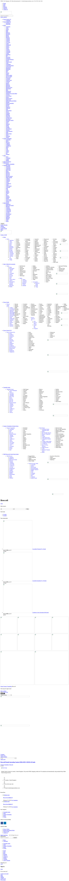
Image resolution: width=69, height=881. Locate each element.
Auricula (11, 326)
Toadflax (8, 127)
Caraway (8, 41)
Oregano (8, 94)
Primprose (11, 343)
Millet (32, 470)
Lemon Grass (9, 80)
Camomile (11, 253)
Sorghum (33, 476)
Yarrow (7, 137)
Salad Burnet (8, 110)
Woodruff (8, 136)
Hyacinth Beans (34, 468)
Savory (7, 111)
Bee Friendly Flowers (46, 432)
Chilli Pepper (9, 186)
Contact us (5, 832)
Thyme (7, 126)
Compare (5, 859)
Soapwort (8, 116)
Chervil (7, 46)
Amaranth (33, 464)
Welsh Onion (9, 133)
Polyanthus (11, 340)
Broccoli (8, 142)
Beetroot (8, 172)
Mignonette (8, 88)
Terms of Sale (6, 831)
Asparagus (8, 167)
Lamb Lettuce (12, 279)
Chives (7, 48)
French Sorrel (9, 62)
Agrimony (8, 26)
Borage (7, 36)
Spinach (7, 154)
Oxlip (7, 220)
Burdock (8, 37)
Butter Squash (9, 177)
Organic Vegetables (7, 138)
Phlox (10, 338)
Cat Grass (8, 42)
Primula (11, 344)
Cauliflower (8, 145)
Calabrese (8, 144)
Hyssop (7, 72)
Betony (7, 35)
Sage (7, 109)
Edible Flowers (45, 447)
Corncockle (8, 210)
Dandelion (8, 54)
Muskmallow (12, 474)
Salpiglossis (11, 351)
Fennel (7, 60)
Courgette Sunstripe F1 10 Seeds (39, 580)
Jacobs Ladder (9, 75)
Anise (7, 27)
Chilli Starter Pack (46, 437)
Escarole (11, 275)
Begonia (24, 283)
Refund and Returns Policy (9, 830)
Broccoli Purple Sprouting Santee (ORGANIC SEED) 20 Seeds (18, 762)
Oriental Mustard (11, 283)
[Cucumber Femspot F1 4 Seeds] (17, 549)
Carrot (7, 182)
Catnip (7, 43)
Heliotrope (8, 69)
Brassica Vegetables (10, 164)
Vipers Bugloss (9, 131)
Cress (10, 272)
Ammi (10, 317)
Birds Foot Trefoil (10, 205)
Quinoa (32, 474)
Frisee (10, 277)
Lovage (7, 82)
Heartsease (8, 68)
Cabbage (8, 143)
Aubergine (8, 139)
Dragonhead (8, 214)
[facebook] (2, 823)
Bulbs (21, 278)
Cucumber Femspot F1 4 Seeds (39, 549)
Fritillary (8, 216)
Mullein (7, 218)
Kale (7, 148)
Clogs (36, 286)
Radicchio (11, 285)
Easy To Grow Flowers (45, 445)
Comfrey (8, 49)
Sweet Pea (8, 24)
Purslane (8, 104)
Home (2, 686)
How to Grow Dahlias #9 (8, 797)
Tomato (7, 201)
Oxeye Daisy (9, 96)
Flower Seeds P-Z (7, 21)
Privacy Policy (6, 829)
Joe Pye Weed (9, 76)
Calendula (8, 20)
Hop (7, 71)
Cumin (7, 53)
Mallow (7, 83)
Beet (10, 431)
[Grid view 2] (1, 693)
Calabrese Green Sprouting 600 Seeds (40, 612)
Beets (7, 156)
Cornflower (8, 211)
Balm (7, 30)
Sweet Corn (8, 199)
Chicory (7, 47)
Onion (7, 152)
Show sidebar (3, 691)
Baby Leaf (8, 170)
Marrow (7, 192)
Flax (35, 321)
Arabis (10, 321)
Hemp (7, 70)
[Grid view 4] (4, 693)
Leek (7, 149)
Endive (10, 274)
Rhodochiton (12, 348)
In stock (5, 515)
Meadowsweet (9, 87)
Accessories (35, 282)
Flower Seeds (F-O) (33, 319)
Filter (28, 509)
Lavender (8, 79)
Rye (32, 475)
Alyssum (11, 316)
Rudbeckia (11, 350)
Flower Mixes (35, 323)
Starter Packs (6, 162)
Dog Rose (8, 57)
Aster (10, 323)
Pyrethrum (11, 345)
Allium (23, 279)
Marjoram (8, 86)
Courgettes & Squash (46, 442)
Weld (7, 132)
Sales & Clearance (7, 161)
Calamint (8, 38)
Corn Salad (11, 442)
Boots (36, 285)
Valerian (7, 130)
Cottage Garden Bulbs (46, 441)
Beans (7, 141)
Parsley (7, 97)
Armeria (11, 322)
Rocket (7, 105)
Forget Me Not (35, 326)
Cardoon (8, 181)
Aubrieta (11, 324)
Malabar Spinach (34, 469)
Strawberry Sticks (9, 120)
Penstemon (11, 336)
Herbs (4, 25)
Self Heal (8, 115)
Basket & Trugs (37, 284)
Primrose (11, 478)
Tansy (7, 122)
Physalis (11, 339)
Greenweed (8, 66)
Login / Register (6, 860)
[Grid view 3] (3, 693)
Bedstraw (8, 32)
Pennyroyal (8, 99)
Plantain (7, 102)
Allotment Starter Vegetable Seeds (45, 430)
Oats (32, 472)
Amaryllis (24, 280)
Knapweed (8, 77)
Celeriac (11, 410)
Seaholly (8, 114)
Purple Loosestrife (10, 103)
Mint (7, 89)
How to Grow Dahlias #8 (8, 804)
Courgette (8, 187)
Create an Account (4, 873)
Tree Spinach (9, 128)
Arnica (7, 29)
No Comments (14, 800)
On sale (4, 514)
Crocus (23, 284)
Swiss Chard (8, 200)
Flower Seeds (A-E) (8, 305)
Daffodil (24, 285)
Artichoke (8, 166)
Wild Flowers (6, 203)
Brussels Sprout (9, 176)
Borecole (8, 173)
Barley (32, 466)
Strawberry (8, 119)
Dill (7, 55)
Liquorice (8, 81)
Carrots (43, 436)
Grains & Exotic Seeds (33, 463)
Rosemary (8, 107)
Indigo (7, 74)
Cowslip (8, 212)
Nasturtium (8, 92)
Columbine (8, 209)
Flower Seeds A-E (7, 19)
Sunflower (8, 23)
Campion (8, 40)
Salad (4, 155)
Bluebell (8, 206)
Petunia (10, 337)
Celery (7, 184)
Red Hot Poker (12, 347)
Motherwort (8, 91)
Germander (8, 64)
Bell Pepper (11, 268)
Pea (6, 153)
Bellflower (8, 204)
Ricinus (11, 349)
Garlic (7, 63)
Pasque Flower (9, 98)
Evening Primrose (10, 59)
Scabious (8, 113)
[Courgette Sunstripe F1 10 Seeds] (17, 580)
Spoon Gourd (34, 478)
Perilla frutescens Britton (11, 100)
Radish (7, 160)
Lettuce (7, 150)
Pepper (7, 195)
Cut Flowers (44, 443)
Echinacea (8, 58)
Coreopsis (8, 51)
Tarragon (8, 124)
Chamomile (8, 44)
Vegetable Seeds (6, 165)
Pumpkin (8, 197)
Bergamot (8, 34)
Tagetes (7, 121)
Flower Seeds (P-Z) (11, 332)
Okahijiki (33, 473)
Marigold (8, 85)
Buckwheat (33, 467)
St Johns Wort (9, 117)
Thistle (7, 125)
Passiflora (11, 334)
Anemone (24, 282)
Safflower (8, 108)
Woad (7, 134)
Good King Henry (10, 65)
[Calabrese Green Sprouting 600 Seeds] (17, 612)
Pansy (10, 333)
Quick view (3, 755)
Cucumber (8, 158)
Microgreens (12, 281)
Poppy (7, 221)
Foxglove (8, 215)
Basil (7, 31)
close (2, 503)
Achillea (11, 307)
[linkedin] (5, 823)
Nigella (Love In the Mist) (11, 93)
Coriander (8, 52)
